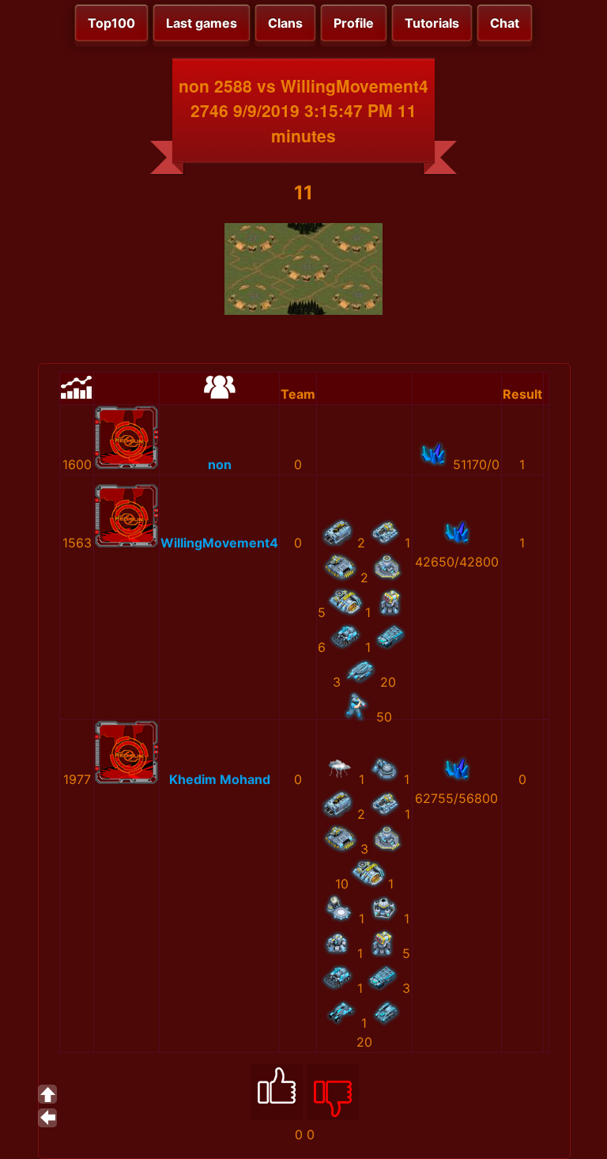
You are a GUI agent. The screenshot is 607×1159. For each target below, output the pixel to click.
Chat (504, 23)
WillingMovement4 (219, 543)
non (220, 464)
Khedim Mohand (219, 779)
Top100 (111, 23)
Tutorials (432, 23)
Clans (285, 23)
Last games (201, 23)
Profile (354, 23)
